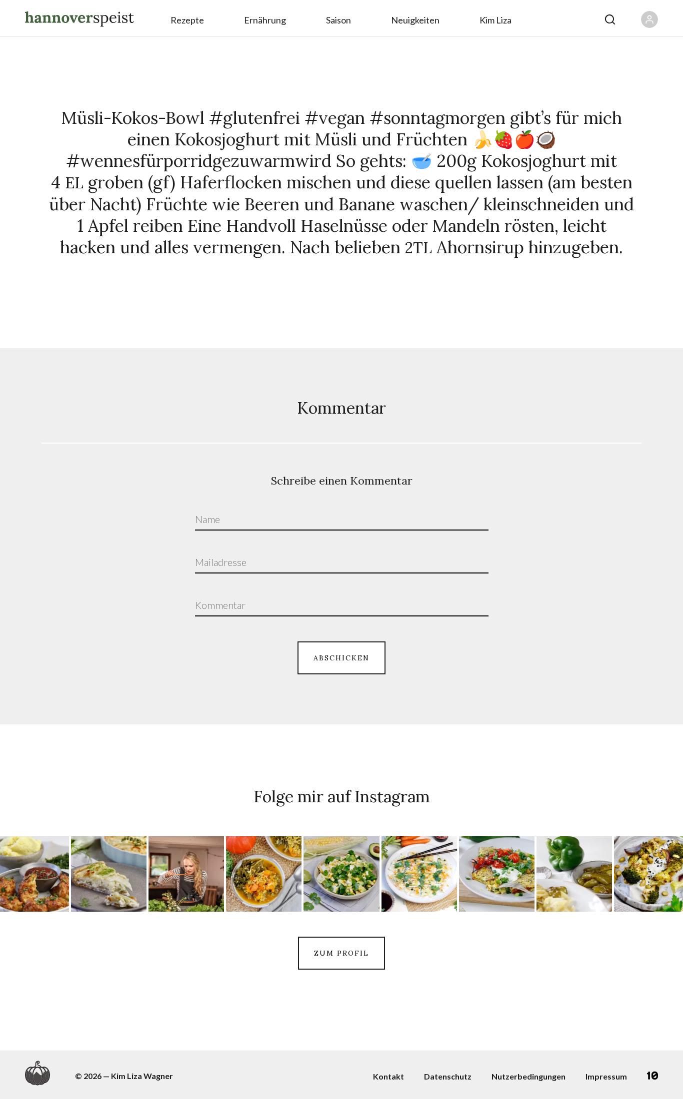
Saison (338, 19)
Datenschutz (448, 1076)
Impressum (606, 1076)
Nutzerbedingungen (529, 1076)
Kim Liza (496, 19)
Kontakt (388, 1076)
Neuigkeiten (415, 19)
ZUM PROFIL (341, 953)
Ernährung (265, 19)
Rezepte (187, 19)
